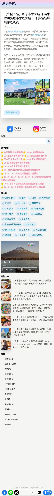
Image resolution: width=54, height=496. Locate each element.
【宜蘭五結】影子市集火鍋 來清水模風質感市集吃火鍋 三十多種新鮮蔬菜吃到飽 (27, 18)
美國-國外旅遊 (10, 414)
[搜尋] (49, 141)
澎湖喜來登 (10, 219)
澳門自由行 (10, 198)
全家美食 (25, 230)
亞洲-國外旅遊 (10, 364)
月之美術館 (41, 230)
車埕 (23, 198)
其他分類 (8, 369)
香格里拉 (23, 214)
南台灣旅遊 (9, 379)
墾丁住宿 (9, 214)
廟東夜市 (36, 203)
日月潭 (8, 203)
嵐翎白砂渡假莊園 (13, 224)
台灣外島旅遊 (10, 389)
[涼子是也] (9, 3)
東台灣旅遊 (9, 404)
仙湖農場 (21, 235)
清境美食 (23, 208)
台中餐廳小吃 (10, 384)
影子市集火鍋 (38, 35)
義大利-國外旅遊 (11, 419)
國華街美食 (37, 235)
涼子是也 (24, 487)
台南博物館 (39, 208)
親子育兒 (8, 424)
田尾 (34, 198)
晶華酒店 (38, 214)
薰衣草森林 (10, 230)
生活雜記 (8, 409)
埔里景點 (46, 198)
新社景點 (21, 203)
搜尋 (3, 136)
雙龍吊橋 (32, 224)
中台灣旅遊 (9, 359)
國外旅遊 (8, 394)
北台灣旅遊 (9, 374)
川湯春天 (25, 219)
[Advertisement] (27, 456)
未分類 (7, 399)
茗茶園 (8, 235)
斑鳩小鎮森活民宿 (16, 31)
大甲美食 (9, 208)
